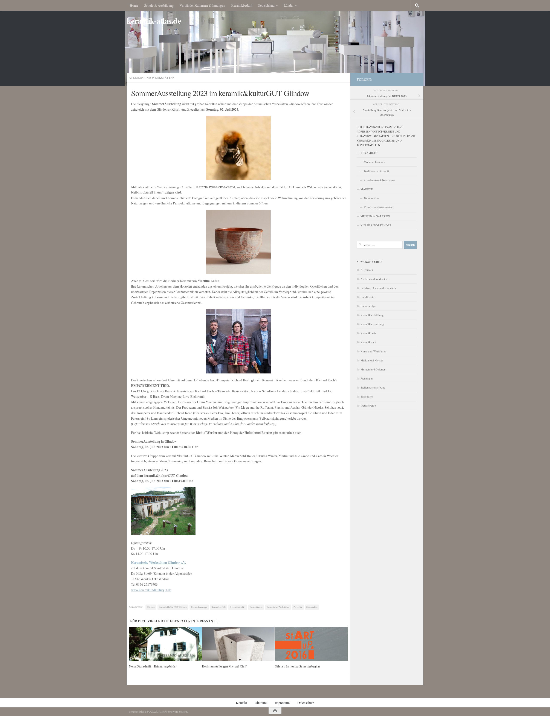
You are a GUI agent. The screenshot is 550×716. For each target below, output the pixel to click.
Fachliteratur (368, 297)
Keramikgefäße (218, 606)
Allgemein (367, 270)
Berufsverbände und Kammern (378, 288)
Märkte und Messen (372, 360)
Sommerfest (312, 606)
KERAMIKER (369, 153)
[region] (275, 43)
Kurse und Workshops (373, 351)
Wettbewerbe (368, 405)
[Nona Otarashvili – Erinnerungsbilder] (165, 644)
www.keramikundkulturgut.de (151, 589)
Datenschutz (305, 702)
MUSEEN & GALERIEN (375, 216)
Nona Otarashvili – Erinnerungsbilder (153, 666)
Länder (288, 5)
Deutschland (266, 5)
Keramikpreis (368, 333)
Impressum (282, 702)
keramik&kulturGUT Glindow (173, 606)
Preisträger (367, 378)
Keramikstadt (368, 342)
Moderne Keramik (374, 162)
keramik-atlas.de (154, 20)
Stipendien (367, 396)
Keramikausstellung (372, 324)
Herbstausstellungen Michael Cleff (224, 666)
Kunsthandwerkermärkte (378, 207)
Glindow (151, 606)
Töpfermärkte (371, 198)
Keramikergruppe (199, 606)
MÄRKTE (367, 189)
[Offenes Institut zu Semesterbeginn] (311, 644)
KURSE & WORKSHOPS (376, 225)
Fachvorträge (368, 306)
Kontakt (241, 702)
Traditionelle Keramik (377, 171)
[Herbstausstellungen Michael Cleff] (238, 644)
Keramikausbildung (372, 315)
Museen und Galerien (373, 369)
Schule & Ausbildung (159, 5)
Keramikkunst (256, 606)
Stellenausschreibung (373, 387)
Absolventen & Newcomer (379, 180)
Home (134, 5)
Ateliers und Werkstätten (151, 77)
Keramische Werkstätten (278, 606)
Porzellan (297, 606)
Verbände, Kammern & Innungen (202, 5)
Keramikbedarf (241, 5)
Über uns (261, 702)
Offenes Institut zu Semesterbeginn (297, 666)
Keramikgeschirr (238, 606)
